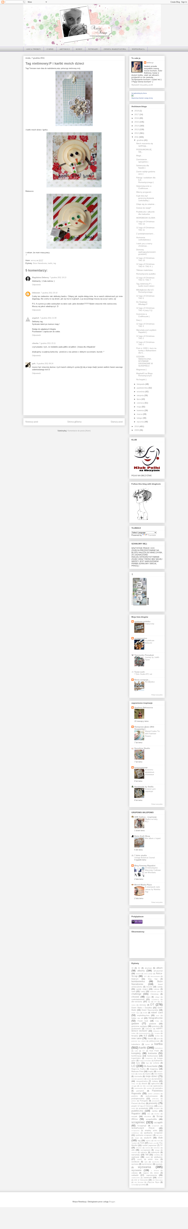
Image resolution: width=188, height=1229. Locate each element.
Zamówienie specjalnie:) (142, 160)
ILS (145, 1035)
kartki (50, 263)
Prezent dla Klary (138, 1103)
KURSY (79, 49)
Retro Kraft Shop (142, 836)
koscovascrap (141, 767)
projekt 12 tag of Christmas (142, 1106)
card (133, 991)
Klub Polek (154, 1051)
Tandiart (134, 1143)
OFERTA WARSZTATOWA (115, 49)
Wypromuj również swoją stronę (142, 98)
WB (147, 1155)
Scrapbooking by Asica (139, 93)
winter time (153, 1159)
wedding (157, 1155)
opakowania (158, 1086)
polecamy (155, 1098)
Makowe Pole (137, 1071)
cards (143, 991)
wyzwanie (136, 1170)
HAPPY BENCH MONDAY (147, 1029)
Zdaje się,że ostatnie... (146, 204)
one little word (145, 1086)
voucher (134, 1152)
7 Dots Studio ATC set (143, 674)
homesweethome (144, 1033)
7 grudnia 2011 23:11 (47, 343)
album (159, 968)
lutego (140, 418)
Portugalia (144, 1101)
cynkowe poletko (142, 621)
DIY (155, 1002)
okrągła (133, 1086)
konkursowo (152, 1056)
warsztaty (135, 1155)
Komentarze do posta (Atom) (79, 431)
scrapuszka (135, 1130)
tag (54, 263)
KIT (143, 1051)
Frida (157, 1021)
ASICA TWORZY (33, 49)
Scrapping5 (141, 1126)
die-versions (136, 1001)
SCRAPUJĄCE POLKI (142, 1128)
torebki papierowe (149, 1145)
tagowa (148, 1140)
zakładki (134, 1175)
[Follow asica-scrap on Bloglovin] (142, 519)
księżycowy (149, 624)
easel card (157, 1012)
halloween (148, 1029)
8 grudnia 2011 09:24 (45, 363)
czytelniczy (155, 999)
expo (157, 1015)
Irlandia (150, 1039)
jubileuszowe (154, 1041)
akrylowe (148, 968)
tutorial (147, 1148)
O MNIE (50, 49)
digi (149, 1002)
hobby (133, 1033)
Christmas (155, 994)
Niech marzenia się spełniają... (144, 144)
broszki (149, 987)
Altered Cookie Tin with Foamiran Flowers (152, 733)
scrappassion (140, 638)
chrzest (135, 997)
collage (157, 997)
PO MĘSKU (150, 682)
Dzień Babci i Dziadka (141, 1008)
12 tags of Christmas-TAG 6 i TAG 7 (145, 279)
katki (136, 1051)
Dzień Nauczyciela (150, 1010)
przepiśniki (143, 1108)
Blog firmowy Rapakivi (144, 865)
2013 (136, 129)
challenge (136, 994)
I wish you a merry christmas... (144, 244)
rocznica (147, 1116)
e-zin (145, 1013)
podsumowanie (152, 1096)
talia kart (157, 1140)
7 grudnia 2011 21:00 (48, 318)
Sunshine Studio (142, 748)
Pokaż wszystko (157, 695)
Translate (152, 535)
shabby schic (151, 1130)
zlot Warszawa (157, 1180)
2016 (136, 118)
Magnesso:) (141, 369)
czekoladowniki (138, 999)
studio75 (147, 1138)
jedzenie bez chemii (138, 1041)
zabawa (134, 1173)
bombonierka (138, 981)
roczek (134, 1116)
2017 (136, 114)
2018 (136, 111)
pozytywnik (156, 1101)
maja (139, 407)
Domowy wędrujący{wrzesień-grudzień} (146, 251)
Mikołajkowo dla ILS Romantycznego (144, 291)
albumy (141, 970)
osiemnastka (138, 1088)
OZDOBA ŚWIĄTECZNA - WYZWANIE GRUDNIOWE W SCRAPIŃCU (144, 361)
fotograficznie (156, 1018)
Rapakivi (135, 1113)
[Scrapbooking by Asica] (132, 96)
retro (148, 1114)
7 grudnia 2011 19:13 (58, 277)
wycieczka (155, 1162)
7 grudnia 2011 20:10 (49, 293)
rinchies (157, 1114)
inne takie (136, 1038)
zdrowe (160, 1177)
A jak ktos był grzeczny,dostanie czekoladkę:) (145, 198)
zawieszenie (135, 1177)
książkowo (149, 1058)
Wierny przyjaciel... (144, 192)
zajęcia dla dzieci (151, 1173)
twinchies (157, 1148)
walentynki (155, 1152)
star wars (159, 1135)
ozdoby (149, 1088)
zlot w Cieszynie (141, 1180)
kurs (138, 1063)
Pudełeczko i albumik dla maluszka (145, 213)
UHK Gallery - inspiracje (145, 817)
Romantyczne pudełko (146, 274)
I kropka (157, 1033)
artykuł (138, 973)
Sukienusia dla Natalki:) (142, 166)
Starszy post (117, 422)
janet (158, 1038)
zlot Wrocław (138, 1182)
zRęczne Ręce (153, 1182)
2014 (136, 126)
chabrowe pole (155, 991)
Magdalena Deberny (40, 277)
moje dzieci (152, 1076)
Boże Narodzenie (40, 263)
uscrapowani (145, 1150)
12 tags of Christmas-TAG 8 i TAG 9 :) (145, 265)
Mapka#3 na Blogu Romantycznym (144, 374)
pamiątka (159, 1088)
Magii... (139, 155)
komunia (152, 1053)
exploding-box (143, 1015)
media (140, 1074)
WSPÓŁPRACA (138, 49)
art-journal (158, 971)
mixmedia (138, 1076)
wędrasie (135, 1157)
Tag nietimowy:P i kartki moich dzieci (145, 285)
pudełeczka (137, 1111)
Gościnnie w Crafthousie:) (143, 315)
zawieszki (148, 1177)
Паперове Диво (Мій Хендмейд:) (144, 728)
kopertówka (136, 1058)
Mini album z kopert (153, 838)
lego (147, 1063)
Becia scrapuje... (142, 680)
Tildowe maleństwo (144, 270)
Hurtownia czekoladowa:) (143, 238)
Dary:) (139, 320)
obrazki (144, 1084)
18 (132, 968)
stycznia (140, 422)
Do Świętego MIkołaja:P (141, 303)
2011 (136, 137)
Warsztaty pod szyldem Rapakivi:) (146, 331)
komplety (136, 1053)
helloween (156, 1031)
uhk (133, 1150)
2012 (136, 133)
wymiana (134, 1164)
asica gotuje (148, 973)
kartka (158, 1044)
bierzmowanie (155, 976)
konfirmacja (136, 1056)
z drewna (155, 1170)
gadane (135, 1023)
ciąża (148, 997)
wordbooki (135, 1162)
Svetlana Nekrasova (143, 707)
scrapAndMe (151, 1119)
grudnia (140, 140)
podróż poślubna (154, 1093)
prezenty (153, 1103)
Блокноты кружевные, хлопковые (150, 772)
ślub (160, 1137)
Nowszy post (31, 422)
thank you (152, 1143)
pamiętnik (140, 1091)
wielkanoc (158, 1157)
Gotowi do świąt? (143, 208)
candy (160, 987)
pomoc (133, 1101)
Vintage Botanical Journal (144, 858)
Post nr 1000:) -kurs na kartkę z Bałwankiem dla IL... (146, 350)
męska (148, 1074)
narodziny (158, 1079)
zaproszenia (151, 1175)
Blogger (112, 1202)
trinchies (139, 1148)
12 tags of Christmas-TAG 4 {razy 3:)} (145, 309)
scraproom (155, 1126)
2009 (136, 430)
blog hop (152, 979)
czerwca (141, 403)
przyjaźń (157, 1108)
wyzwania (144, 1167)
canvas (156, 989)
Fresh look (143, 1021)
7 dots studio (140, 855)
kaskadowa (159, 1048)
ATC (145, 976)
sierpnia (140, 395)
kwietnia (140, 410)
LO (133, 1066)
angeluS (35, 318)
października (142, 388)
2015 (136, 122)
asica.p (150, 62)
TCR (142, 1143)
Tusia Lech (139, 672)
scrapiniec (138, 1122)
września (141, 391)
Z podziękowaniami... (145, 234)
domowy (142, 1005)
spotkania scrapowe (153, 1133)
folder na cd (137, 1018)
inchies (157, 1036)
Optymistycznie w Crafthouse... (143, 187)
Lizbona (156, 1063)
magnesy (154, 1069)
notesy (155, 1081)
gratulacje (156, 1026)
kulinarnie (158, 1060)
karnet (147, 1044)
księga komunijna (145, 1060)
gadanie (152, 1023)
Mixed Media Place (143, 885)
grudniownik (136, 1029)
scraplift (158, 1122)
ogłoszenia (155, 1084)
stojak (137, 1138)
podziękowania (137, 1098)
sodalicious (135, 1133)
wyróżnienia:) (147, 1164)
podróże (134, 1096)
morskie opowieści (137, 1079)
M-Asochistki (151, 1066)
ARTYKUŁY (64, 49)
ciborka (35, 343)
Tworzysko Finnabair (144, 655)
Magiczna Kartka (138, 1069)
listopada (141, 384)
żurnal (133, 1184)
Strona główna (74, 422)
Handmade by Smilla (143, 787)
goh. (34, 363)
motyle (149, 1079)
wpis (146, 1162)
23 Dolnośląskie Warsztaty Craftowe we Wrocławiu (153, 870)
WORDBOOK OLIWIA (145, 218)
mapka (150, 1071)
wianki (148, 1157)
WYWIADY (93, 49)
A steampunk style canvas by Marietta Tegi (152, 889)
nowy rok (134, 1083)
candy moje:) (142, 989)
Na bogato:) (141, 379)
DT (152, 1004)
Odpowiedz (36, 285)
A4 (139, 968)
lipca (139, 399)
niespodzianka (142, 1081)
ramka (154, 1111)
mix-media (158, 1074)
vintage (157, 1150)
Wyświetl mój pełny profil (142, 85)
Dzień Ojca (135, 1013)
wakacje (144, 1152)
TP (161, 1145)
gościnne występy (139, 1026)
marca (140, 414)
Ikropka (134, 1036)
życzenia (141, 1185)
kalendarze (135, 1044)
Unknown (36, 293)
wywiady (159, 1164)
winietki (139, 1159)
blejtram (134, 979)
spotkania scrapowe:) (144, 1135)
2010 (136, 426)
